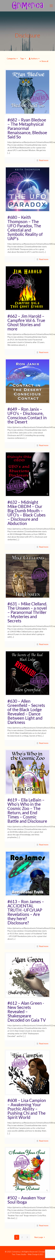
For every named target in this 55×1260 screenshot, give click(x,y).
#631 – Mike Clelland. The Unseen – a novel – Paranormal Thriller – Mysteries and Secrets (27, 612)
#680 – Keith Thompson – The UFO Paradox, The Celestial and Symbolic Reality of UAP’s (25, 228)
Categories (11, 58)
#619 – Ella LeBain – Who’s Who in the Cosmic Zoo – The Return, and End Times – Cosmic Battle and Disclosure (27, 810)
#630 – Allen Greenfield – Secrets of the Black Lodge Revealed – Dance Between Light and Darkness (26, 711)
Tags (22, 58)
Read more (43, 160)
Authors (34, 58)
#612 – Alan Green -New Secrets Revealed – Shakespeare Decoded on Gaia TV (26, 1011)
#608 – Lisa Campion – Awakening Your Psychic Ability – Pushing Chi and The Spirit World (26, 1109)
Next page (38, 1237)
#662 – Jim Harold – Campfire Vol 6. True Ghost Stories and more (26, 322)
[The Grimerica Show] (27, 5)
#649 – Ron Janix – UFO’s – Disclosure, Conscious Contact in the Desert (27, 415)
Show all (44, 61)
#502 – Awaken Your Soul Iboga (26, 1199)
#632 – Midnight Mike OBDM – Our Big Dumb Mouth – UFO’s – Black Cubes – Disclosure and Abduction (26, 513)
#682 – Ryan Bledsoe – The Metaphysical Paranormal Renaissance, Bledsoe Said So (27, 128)
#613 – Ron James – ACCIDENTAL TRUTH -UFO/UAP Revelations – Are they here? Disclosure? (25, 912)
